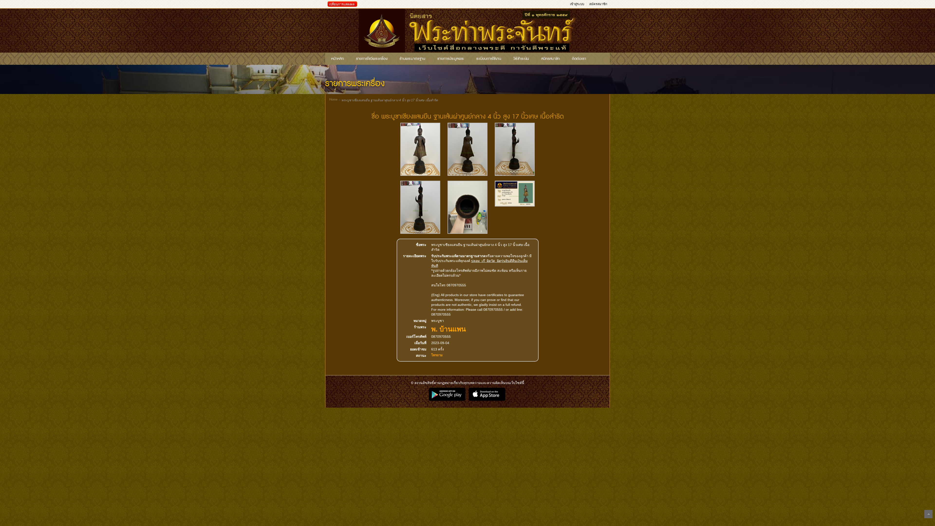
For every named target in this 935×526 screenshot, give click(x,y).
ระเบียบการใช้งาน (488, 58)
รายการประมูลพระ (450, 58)
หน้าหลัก (337, 58)
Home (333, 99)
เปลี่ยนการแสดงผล (342, 4)
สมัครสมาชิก (598, 4)
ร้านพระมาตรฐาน (412, 58)
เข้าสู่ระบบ (577, 4)
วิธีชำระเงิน (521, 58)
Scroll (928, 514)
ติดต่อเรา (579, 58)
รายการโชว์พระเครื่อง (371, 58)
